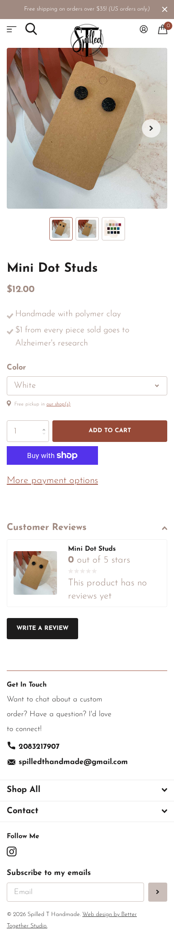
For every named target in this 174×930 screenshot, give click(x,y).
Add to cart (110, 431)
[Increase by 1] (45, 423)
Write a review (42, 628)
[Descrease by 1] (45, 438)
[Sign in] (144, 29)
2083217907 (39, 747)
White (25, 385)
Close (164, 9)
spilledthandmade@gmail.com (73, 762)
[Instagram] (11, 851)
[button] (151, 128)
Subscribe (157, 892)
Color (16, 368)
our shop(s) (58, 404)
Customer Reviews (47, 528)
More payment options (52, 481)
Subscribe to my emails (49, 873)
